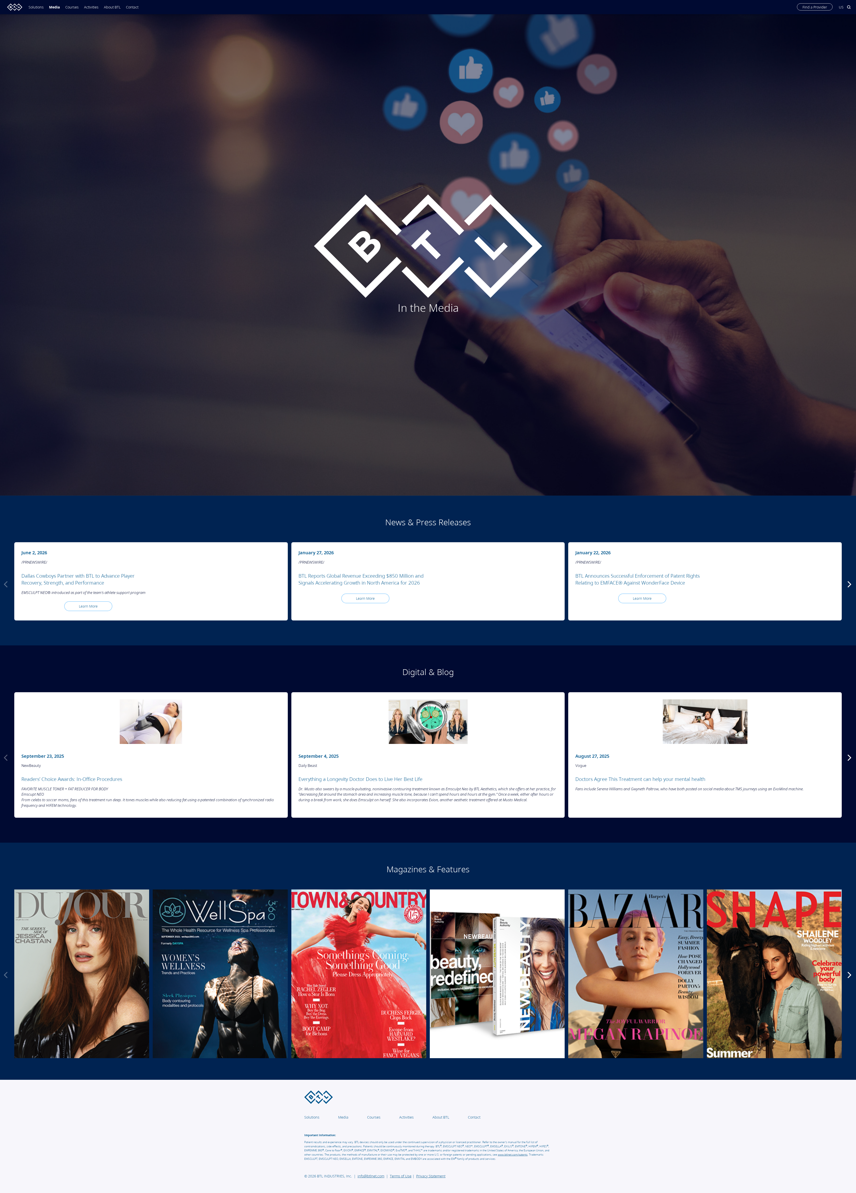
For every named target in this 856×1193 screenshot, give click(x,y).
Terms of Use (401, 1176)
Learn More (88, 606)
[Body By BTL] (13, 7)
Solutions (311, 1117)
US (841, 7)
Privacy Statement (430, 1176)
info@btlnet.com (371, 1176)
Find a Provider (814, 7)
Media (54, 7)
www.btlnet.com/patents (513, 1154)
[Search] (849, 5)
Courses (72, 7)
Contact (132, 7)
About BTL (112, 7)
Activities (91, 7)
